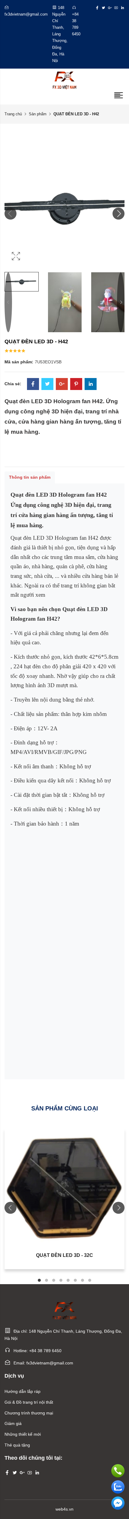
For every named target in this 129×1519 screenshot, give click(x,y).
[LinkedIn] (91, 384)
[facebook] (97, 7)
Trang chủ (13, 114)
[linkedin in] (122, 7)
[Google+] (62, 384)
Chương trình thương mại (28, 1413)
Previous (8, 302)
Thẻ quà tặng (17, 1445)
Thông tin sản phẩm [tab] (29, 477)
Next (120, 302)
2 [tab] (46, 1280)
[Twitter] (47, 384)
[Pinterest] (76, 384)
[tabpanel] (64, 1198)
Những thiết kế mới (22, 1434)
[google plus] (110, 7)
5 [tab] (68, 1280)
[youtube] (116, 7)
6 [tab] (75, 1280)
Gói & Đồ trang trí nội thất (28, 1402)
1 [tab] (39, 1280)
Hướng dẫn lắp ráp (22, 1391)
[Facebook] (33, 384)
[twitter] (103, 7)
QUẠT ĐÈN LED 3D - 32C (64, 1255)
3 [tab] (53, 1280)
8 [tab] (89, 1280)
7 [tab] (82, 1280)
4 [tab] (60, 1280)
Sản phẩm (37, 114)
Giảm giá (13, 1423)
